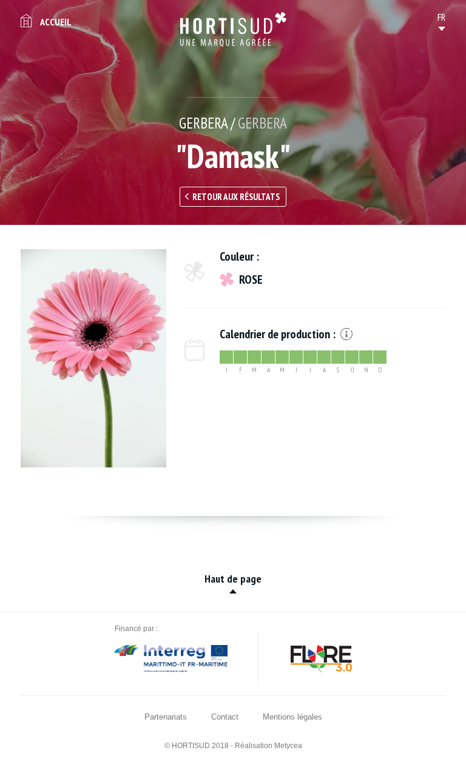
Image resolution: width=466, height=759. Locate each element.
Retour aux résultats (236, 196)
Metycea (288, 745)
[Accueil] (233, 29)
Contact (224, 716)
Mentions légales (292, 716)
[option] (93, 358)
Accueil (56, 22)
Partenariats (165, 716)
